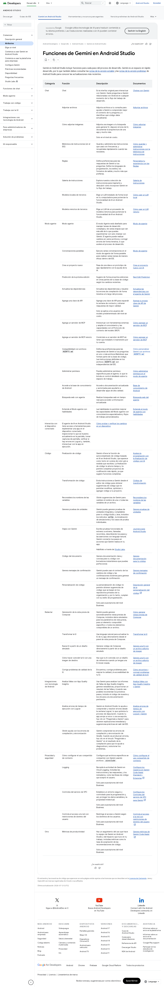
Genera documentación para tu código (139, 558)
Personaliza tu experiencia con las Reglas (141, 163)
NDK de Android (128, 951)
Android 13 (105, 945)
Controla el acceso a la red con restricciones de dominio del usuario (141, 818)
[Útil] (146, 44)
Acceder (157, 3)
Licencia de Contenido (137, 878)
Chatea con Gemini (141, 90)
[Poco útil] (150, 44)
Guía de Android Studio (128, 932)
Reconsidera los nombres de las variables (139, 500)
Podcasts (41, 955)
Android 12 (105, 949)
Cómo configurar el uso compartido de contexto (141, 758)
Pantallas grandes (87, 931)
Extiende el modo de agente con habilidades (140, 411)
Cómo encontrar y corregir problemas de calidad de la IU (141, 672)
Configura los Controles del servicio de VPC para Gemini (139, 796)
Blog (39, 951)
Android (41, 928)
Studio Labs (120, 549)
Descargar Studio (129, 947)
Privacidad (63, 949)
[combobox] (93, 3)
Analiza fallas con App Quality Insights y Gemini (141, 684)
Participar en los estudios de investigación (149, 949)
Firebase (93, 965)
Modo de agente (140, 224)
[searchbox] (17, 25)
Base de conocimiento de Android (140, 388)
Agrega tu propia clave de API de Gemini (140, 303)
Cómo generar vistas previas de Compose (140, 614)
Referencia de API (129, 943)
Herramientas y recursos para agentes (85, 16)
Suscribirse (132, 981)
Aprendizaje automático (64, 933)
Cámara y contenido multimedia (67, 944)
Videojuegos (64, 928)
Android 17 (105, 928)
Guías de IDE (25, 16)
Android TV (84, 951)
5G (60, 953)
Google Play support (151, 943)
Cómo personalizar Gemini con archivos (141, 351)
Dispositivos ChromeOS (84, 940)
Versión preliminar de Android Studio (127, 16)
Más (48, 3)
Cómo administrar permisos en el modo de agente (140, 373)
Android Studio (142, 3)
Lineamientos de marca (68, 975)
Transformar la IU (140, 634)
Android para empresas (43, 933)
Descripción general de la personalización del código (141, 589)
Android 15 (105, 936)
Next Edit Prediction (141, 277)
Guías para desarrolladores (128, 938)
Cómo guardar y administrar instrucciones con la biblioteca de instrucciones (141, 149)
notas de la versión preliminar (132, 71)
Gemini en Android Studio (49, 16)
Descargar (8, 16)
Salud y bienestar (66, 938)
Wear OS (83, 935)
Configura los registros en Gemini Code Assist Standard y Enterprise (141, 772)
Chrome (81, 965)
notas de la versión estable (101, 71)
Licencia (52, 975)
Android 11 (105, 953)
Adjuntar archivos (140, 107)
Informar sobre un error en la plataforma (152, 929)
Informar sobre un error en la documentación (150, 936)
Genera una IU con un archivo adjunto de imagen (141, 648)
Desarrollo (31, 3)
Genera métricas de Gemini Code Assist (141, 833)
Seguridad (42, 938)
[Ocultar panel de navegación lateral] (30, 982)
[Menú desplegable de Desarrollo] (39, 3)
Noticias (41, 947)
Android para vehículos (85, 946)
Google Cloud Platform (111, 965)
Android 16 (105, 932)
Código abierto (44, 943)
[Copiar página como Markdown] (54, 60)
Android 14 (105, 940)
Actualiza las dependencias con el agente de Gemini (141, 291)
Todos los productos (135, 965)
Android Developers (50, 44)
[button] (15, 35)
